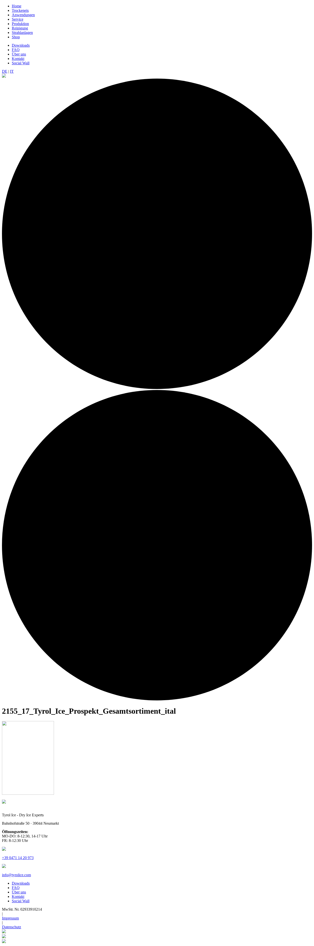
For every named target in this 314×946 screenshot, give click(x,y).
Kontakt (18, 58)
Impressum (10, 918)
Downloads (21, 45)
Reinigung (20, 28)
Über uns (19, 54)
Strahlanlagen (22, 32)
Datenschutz (11, 927)
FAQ (16, 50)
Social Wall (20, 63)
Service (17, 19)
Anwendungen (23, 15)
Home (16, 6)
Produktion (20, 24)
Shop (16, 37)
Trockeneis (20, 10)
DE (4, 71)
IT (12, 71)
